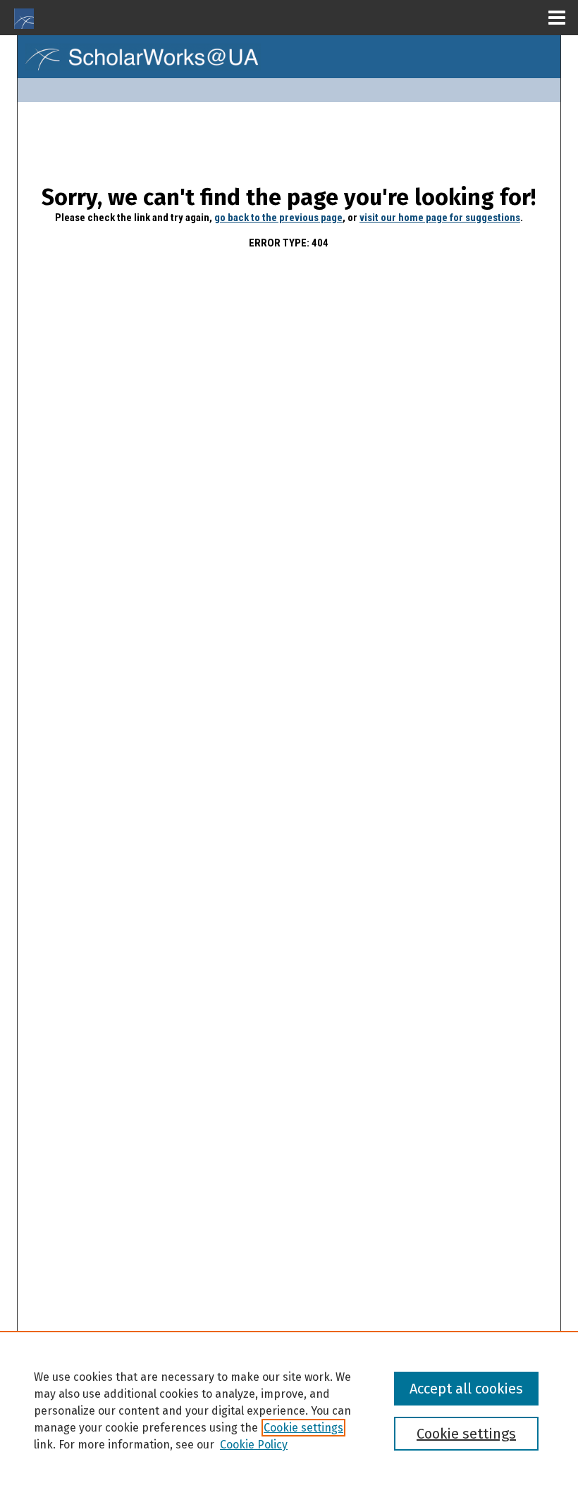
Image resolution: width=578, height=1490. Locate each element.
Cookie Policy (254, 1444)
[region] (289, 1410)
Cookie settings (303, 1427)
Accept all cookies (466, 1388)
